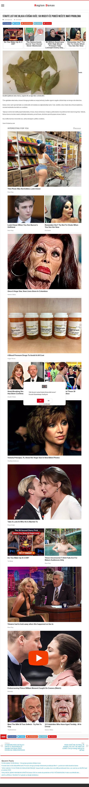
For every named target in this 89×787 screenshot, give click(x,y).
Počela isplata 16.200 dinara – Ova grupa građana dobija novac (21, 763)
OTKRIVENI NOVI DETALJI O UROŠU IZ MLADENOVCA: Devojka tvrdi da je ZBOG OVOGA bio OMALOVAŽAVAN (15, 746)
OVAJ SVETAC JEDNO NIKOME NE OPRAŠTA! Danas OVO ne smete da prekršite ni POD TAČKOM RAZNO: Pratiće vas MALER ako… (41, 772)
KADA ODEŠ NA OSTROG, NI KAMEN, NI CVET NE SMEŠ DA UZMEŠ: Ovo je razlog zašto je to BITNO (73, 746)
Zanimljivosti (8, 19)
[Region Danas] (44, 5)
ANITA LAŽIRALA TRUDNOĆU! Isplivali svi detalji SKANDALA (20, 775)
